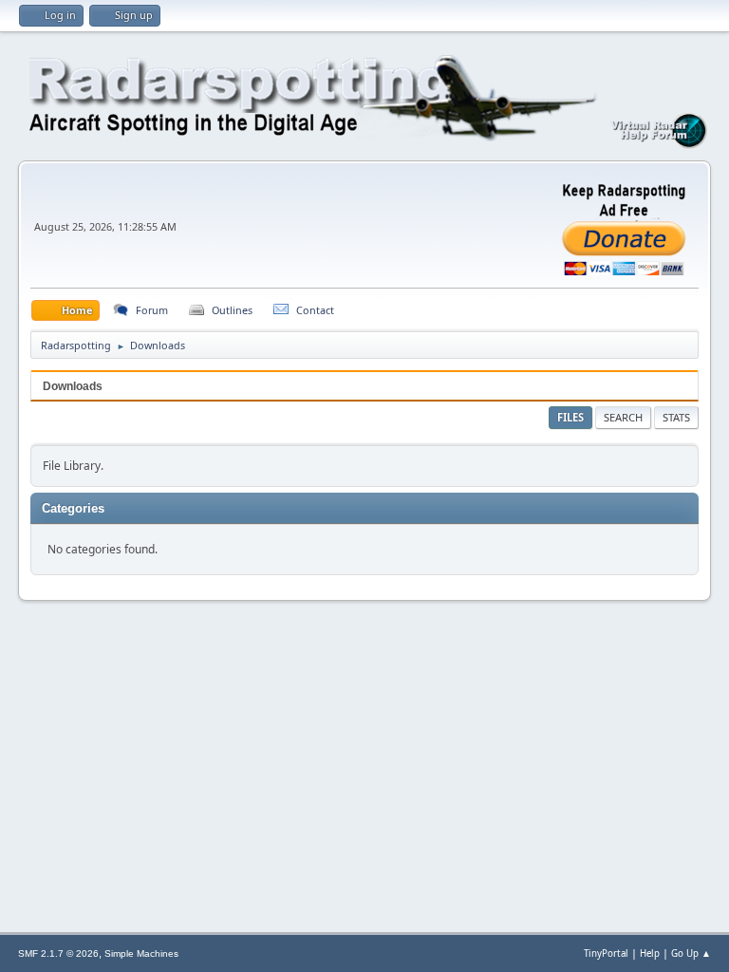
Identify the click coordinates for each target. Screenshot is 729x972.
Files (570, 417)
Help (650, 953)
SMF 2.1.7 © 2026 (58, 953)
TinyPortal (606, 953)
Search (623, 417)
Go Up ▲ (691, 953)
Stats (676, 417)
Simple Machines (141, 953)
